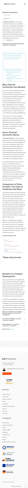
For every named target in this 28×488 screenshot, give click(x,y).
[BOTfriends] (9, 4)
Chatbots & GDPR (6, 430)
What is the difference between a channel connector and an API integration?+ (14, 72)
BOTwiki (10, 18)
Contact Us (5, 413)
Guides (4, 427)
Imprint (12, 486)
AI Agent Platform (6, 394)
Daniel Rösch (7, 15)
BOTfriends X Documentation (9, 441)
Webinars (4, 437)
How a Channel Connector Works (12, 55)
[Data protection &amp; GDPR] (8, 448)
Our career (4, 411)
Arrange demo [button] (7, 373)
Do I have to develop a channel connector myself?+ (14, 76)
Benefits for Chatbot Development (13, 69)
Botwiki (4, 439)
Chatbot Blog (5, 422)
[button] (25, 4)
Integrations (5, 404)
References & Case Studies (8, 406)
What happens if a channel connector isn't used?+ (15, 79)
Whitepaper (5, 432)
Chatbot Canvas (6, 434)
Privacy (16, 486)
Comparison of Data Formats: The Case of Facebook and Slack (13, 57)
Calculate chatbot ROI (7, 425)
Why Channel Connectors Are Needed (13, 53)
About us (4, 408)
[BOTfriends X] (9, 385)
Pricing (4, 401)
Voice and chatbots (6, 399)
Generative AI (5, 396)
